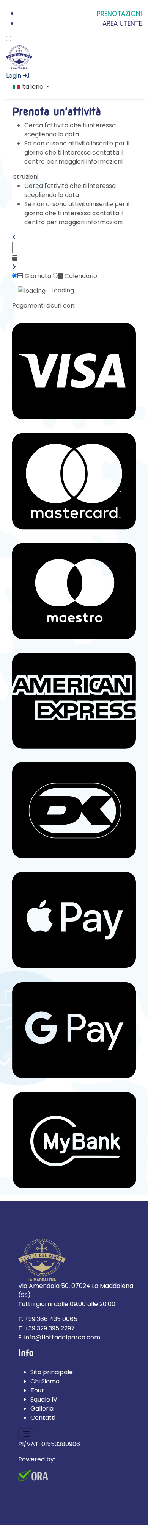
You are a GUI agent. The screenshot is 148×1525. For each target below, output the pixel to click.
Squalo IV (43, 1399)
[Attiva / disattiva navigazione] (26, 1434)
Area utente (122, 23)
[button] (14, 237)
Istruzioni (25, 176)
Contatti (42, 1417)
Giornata (37, 276)
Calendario (80, 276)
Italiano (32, 86)
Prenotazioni (119, 13)
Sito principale (51, 1372)
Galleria (42, 1408)
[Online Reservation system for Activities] (33, 1475)
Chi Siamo (45, 1381)
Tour (37, 1390)
